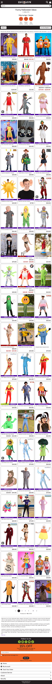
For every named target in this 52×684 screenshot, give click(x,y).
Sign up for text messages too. (10, 655)
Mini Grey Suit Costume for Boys (25, 490)
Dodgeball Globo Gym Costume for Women (25, 519)
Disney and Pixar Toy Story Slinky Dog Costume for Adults (8, 85)
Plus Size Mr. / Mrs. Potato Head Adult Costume (43, 57)
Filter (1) (4, 27)
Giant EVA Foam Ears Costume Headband (24, 201)
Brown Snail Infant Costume (6, 490)
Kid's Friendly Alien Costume (6, 288)
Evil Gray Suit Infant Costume (6, 229)
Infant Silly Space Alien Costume (7, 434)
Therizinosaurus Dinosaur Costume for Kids (26, 116)
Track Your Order (8, 669)
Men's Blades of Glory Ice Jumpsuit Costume (42, 490)
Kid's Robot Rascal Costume (41, 229)
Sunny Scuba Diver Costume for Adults (8, 405)
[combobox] (25, 6)
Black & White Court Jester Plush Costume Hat (42, 434)
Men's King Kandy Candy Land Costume (7, 144)
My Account (6, 666)
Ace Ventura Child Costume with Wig (26, 604)
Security (3, 679)
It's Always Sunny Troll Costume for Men (42, 604)
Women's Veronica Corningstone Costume (42, 519)
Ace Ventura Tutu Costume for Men (42, 318)
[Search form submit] (49, 6)
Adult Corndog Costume (6, 604)
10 (33, 610)
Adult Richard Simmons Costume (7, 116)
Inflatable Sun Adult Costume (7, 201)
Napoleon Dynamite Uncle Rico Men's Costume (26, 434)
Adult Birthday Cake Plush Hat (24, 85)
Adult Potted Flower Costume (7, 462)
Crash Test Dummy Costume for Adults (26, 377)
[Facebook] (19, 641)
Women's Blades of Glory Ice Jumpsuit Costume (26, 462)
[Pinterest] (22, 641)
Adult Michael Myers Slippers (24, 144)
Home (5, 663)
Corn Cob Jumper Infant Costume (25, 229)
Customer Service (6, 672)
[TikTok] (32, 641)
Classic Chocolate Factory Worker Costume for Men (42, 144)
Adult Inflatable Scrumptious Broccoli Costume (43, 462)
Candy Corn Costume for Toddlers (42, 547)
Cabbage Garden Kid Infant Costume (43, 116)
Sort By (45, 27)
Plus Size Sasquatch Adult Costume (42, 85)
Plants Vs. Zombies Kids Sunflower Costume (25, 318)
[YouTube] (29, 641)
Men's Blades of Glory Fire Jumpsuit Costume (8, 377)
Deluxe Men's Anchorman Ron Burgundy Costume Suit (7, 547)
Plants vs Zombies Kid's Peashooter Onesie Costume (42, 288)
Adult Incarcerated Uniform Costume (26, 57)
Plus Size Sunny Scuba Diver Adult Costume (42, 377)
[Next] (36, 611)
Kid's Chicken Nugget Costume (42, 405)
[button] (50, 2)
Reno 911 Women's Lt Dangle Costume (26, 547)
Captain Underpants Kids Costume (25, 288)
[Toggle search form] (47, 2)
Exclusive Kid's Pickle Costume (7, 318)
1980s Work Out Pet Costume (7, 519)
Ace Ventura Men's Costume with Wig (43, 201)
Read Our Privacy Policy (26, 660)
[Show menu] (2, 2)
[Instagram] (26, 641)
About (3, 675)
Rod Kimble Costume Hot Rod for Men (26, 405)
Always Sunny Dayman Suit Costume (8, 57)
